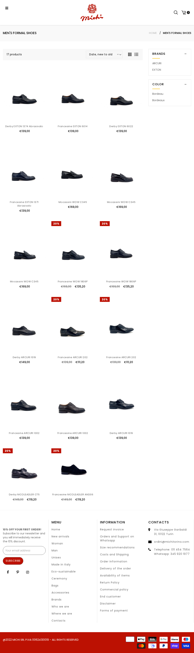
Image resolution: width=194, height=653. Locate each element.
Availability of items (115, 575)
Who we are (60, 606)
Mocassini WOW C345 (73, 202)
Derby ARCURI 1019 (24, 357)
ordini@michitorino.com (171, 542)
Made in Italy (61, 564)
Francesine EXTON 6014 (73, 126)
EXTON (156, 70)
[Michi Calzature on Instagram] (27, 572)
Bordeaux (158, 100)
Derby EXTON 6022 (121, 126)
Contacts (59, 620)
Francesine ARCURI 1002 (24, 433)
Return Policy (110, 582)
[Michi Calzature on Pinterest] (17, 572)
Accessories (60, 592)
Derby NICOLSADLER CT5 (24, 494)
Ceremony (59, 578)
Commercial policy (114, 589)
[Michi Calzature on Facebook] (8, 572)
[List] (136, 54)
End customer (110, 596)
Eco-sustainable (64, 571)
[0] (185, 12)
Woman (57, 543)
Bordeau (157, 94)
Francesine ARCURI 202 (73, 357)
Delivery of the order (115, 568)
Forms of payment (114, 610)
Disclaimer (108, 603)
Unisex (56, 557)
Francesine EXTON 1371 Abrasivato (24, 204)
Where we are (62, 613)
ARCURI (156, 63)
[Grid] (130, 54)
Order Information (113, 561)
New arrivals (60, 536)
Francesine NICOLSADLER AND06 (72, 494)
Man (55, 550)
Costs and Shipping (114, 554)
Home (153, 33)
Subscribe (13, 561)
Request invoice (112, 529)
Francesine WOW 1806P (73, 281)
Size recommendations (117, 547)
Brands (57, 599)
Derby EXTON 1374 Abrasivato (24, 126)
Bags (55, 585)
